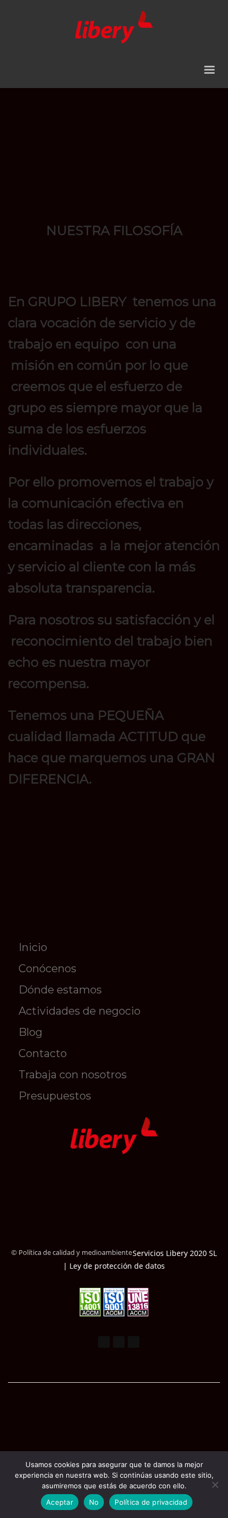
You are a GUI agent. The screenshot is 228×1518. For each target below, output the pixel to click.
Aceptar (59, 1502)
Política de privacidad (151, 1502)
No (94, 1502)
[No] (214, 1484)
